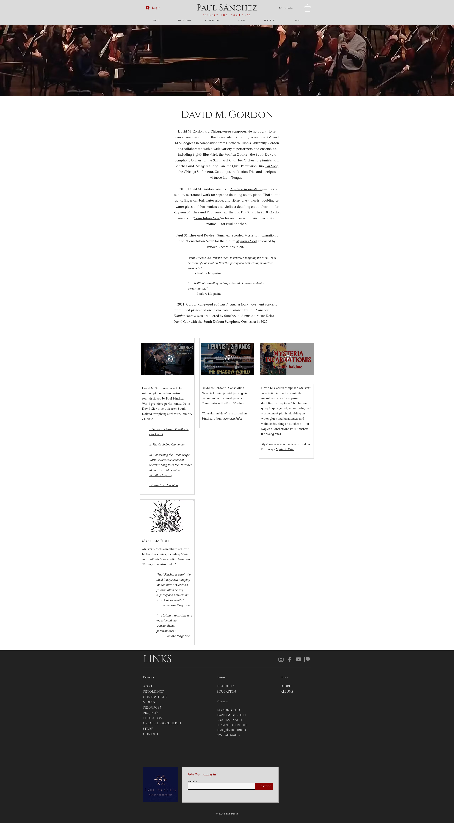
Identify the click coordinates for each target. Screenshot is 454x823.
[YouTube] (298, 659)
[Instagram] (281, 659)
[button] (307, 8)
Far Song (271, 166)
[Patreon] (307, 659)
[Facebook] (289, 659)
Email (191, 781)
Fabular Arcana (225, 304)
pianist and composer (227, 15)
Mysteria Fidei (285, 449)
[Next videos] (309, 358)
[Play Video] (288, 358)
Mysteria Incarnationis (246, 189)
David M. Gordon (191, 131)
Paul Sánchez (227, 8)
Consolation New (207, 218)
